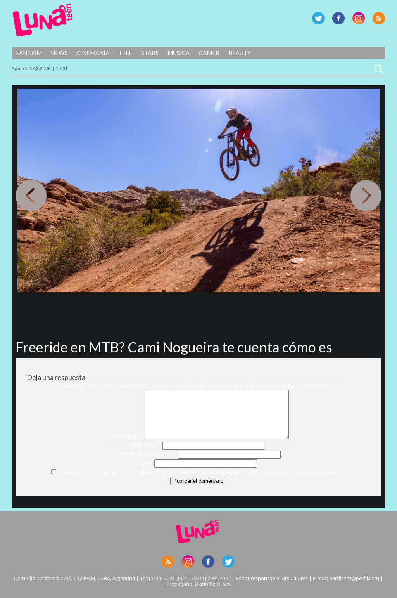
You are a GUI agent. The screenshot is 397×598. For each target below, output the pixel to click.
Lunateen (43, 20)
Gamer (208, 52)
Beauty (239, 52)
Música (178, 52)
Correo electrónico (146, 454)
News (59, 52)
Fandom (29, 52)
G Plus (358, 18)
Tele (125, 52)
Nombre (146, 445)
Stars (150, 52)
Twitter (318, 18)
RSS (379, 18)
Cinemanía (92, 52)
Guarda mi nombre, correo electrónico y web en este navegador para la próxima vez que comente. (203, 472)
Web (146, 463)
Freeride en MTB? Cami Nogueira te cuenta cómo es (174, 346)
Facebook (338, 18)
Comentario (125, 436)
